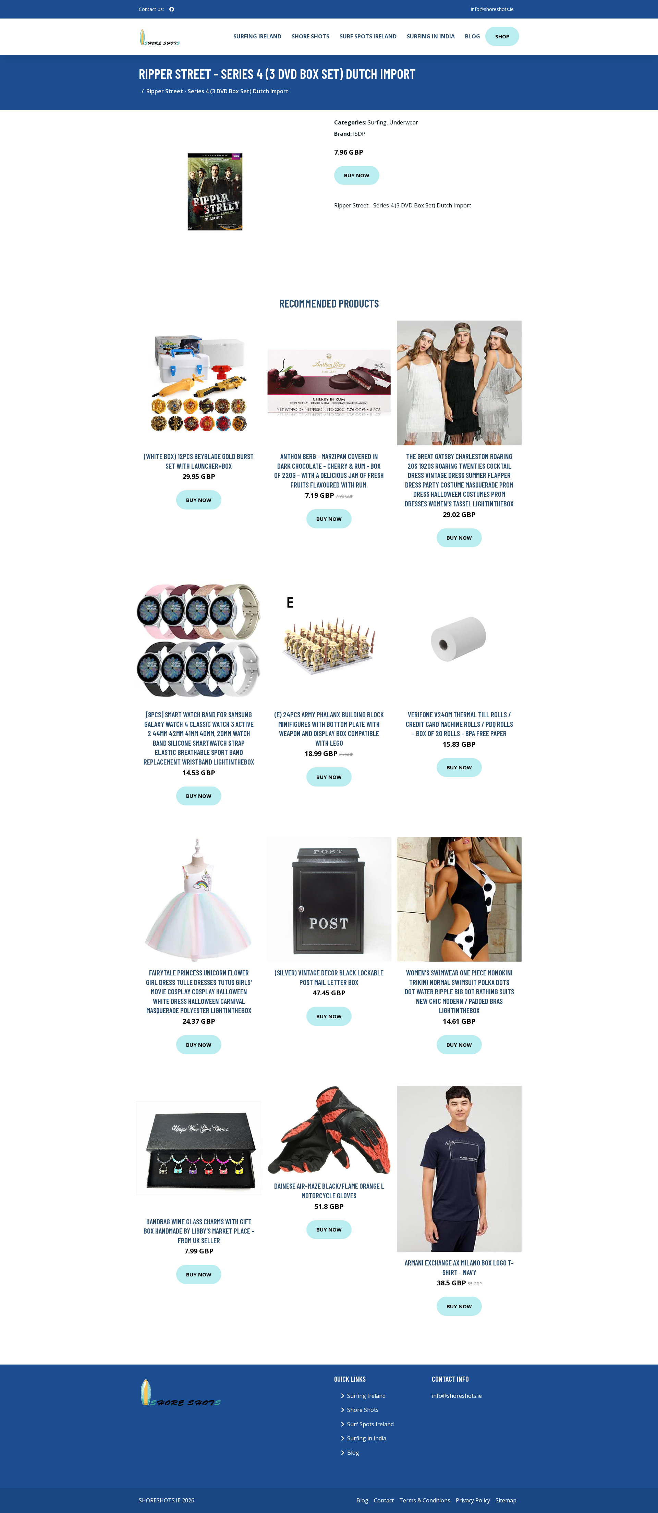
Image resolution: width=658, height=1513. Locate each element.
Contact (384, 1500)
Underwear (403, 122)
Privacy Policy (473, 1500)
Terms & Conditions (424, 1500)
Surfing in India (431, 36)
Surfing (377, 122)
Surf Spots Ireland (368, 36)
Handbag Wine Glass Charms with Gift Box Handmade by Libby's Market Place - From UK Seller (199, 1231)
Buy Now (356, 175)
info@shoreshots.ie (492, 9)
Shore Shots (310, 36)
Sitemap (506, 1500)
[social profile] (172, 9)
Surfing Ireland (257, 36)
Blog (472, 36)
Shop (502, 36)
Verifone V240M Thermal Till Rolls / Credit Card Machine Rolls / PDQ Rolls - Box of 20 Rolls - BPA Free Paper (459, 723)
